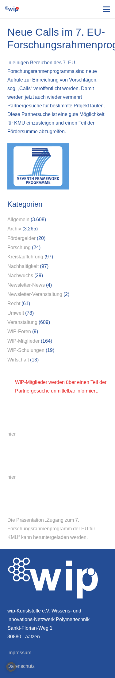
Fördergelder (21, 238)
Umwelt (15, 313)
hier (11, 434)
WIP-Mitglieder (23, 341)
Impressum (19, 652)
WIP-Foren (19, 331)
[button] (106, 9)
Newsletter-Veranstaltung (34, 294)
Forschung (19, 247)
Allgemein (18, 219)
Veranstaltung (22, 322)
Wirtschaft (18, 359)
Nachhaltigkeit (23, 266)
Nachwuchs (20, 275)
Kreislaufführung (25, 256)
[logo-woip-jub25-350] (12, 9)
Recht (13, 303)
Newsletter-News (26, 285)
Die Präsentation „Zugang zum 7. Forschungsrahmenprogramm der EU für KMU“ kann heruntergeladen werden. (51, 528)
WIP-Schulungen (25, 350)
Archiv (14, 228)
